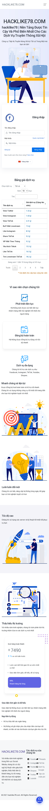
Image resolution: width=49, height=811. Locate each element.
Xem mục (24, 191)
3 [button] (25, 268)
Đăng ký (7, 150)
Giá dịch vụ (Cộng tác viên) (35, 204)
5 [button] (35, 268)
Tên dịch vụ (8, 205)
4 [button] (30, 268)
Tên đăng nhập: (10, 128)
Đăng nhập (38, 150)
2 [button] (20, 268)
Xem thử (30, 155)
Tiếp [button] (42, 268)
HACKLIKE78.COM (13, 4)
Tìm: (13, 196)
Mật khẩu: (8, 138)
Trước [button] (8, 268)
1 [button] (14, 268)
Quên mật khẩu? (38, 138)
